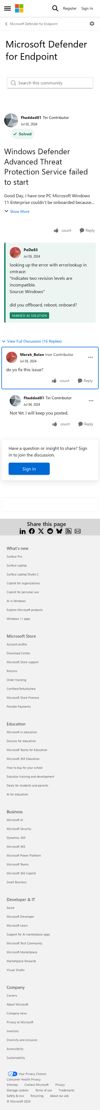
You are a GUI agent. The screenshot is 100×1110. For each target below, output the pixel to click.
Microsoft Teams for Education (27, 750)
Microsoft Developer (20, 916)
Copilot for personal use (23, 592)
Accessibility (15, 1049)
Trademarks (66, 1090)
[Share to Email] (78, 530)
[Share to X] (41, 530)
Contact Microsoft (36, 1084)
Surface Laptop (17, 565)
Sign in (29, 469)
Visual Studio (15, 970)
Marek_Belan (32, 354)
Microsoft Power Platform (24, 855)
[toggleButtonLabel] (92, 24)
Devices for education (21, 741)
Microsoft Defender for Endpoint (34, 23)
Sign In (87, 8)
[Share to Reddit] (50, 530)
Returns (12, 671)
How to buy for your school (24, 767)
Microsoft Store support (23, 662)
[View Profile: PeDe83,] (15, 252)
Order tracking (16, 680)
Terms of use (43, 1090)
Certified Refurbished (21, 689)
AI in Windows (16, 601)
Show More (19, 211)
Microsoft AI (15, 820)
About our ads (59, 1096)
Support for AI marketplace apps (28, 934)
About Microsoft (17, 1004)
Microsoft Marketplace (22, 952)
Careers (12, 995)
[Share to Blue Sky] (59, 530)
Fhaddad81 (31, 117)
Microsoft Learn (17, 925)
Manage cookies (18, 1090)
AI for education (17, 794)
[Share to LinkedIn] (23, 530)
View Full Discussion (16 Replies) (34, 341)
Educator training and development (30, 776)
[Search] (55, 8)
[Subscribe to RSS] (68, 530)
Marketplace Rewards (21, 961)
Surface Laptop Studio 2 (23, 574)
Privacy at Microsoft (20, 1022)
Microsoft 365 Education (23, 759)
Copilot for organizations (23, 583)
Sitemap (12, 1084)
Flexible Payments (19, 706)
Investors (13, 1031)
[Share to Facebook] (32, 530)
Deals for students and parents (27, 785)
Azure (10, 908)
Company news (17, 1013)
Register (70, 8)
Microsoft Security (19, 829)
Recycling (37, 1096)
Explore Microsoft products (25, 610)
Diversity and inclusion (22, 1040)
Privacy (60, 1084)
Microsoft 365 (16, 846)
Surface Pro (14, 556)
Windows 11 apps (18, 619)
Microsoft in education (22, 732)
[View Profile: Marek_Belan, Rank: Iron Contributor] (11, 357)
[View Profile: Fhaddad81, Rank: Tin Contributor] (11, 120)
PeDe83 (31, 249)
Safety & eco (15, 1096)
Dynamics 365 (16, 837)
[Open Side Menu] (7, 8)
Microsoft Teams (18, 864)
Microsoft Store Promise (23, 697)
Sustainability (16, 1058)
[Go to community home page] (19, 8)
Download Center (18, 653)
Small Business (17, 882)
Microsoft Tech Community (24, 943)
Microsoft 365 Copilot (21, 873)
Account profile (17, 644)
